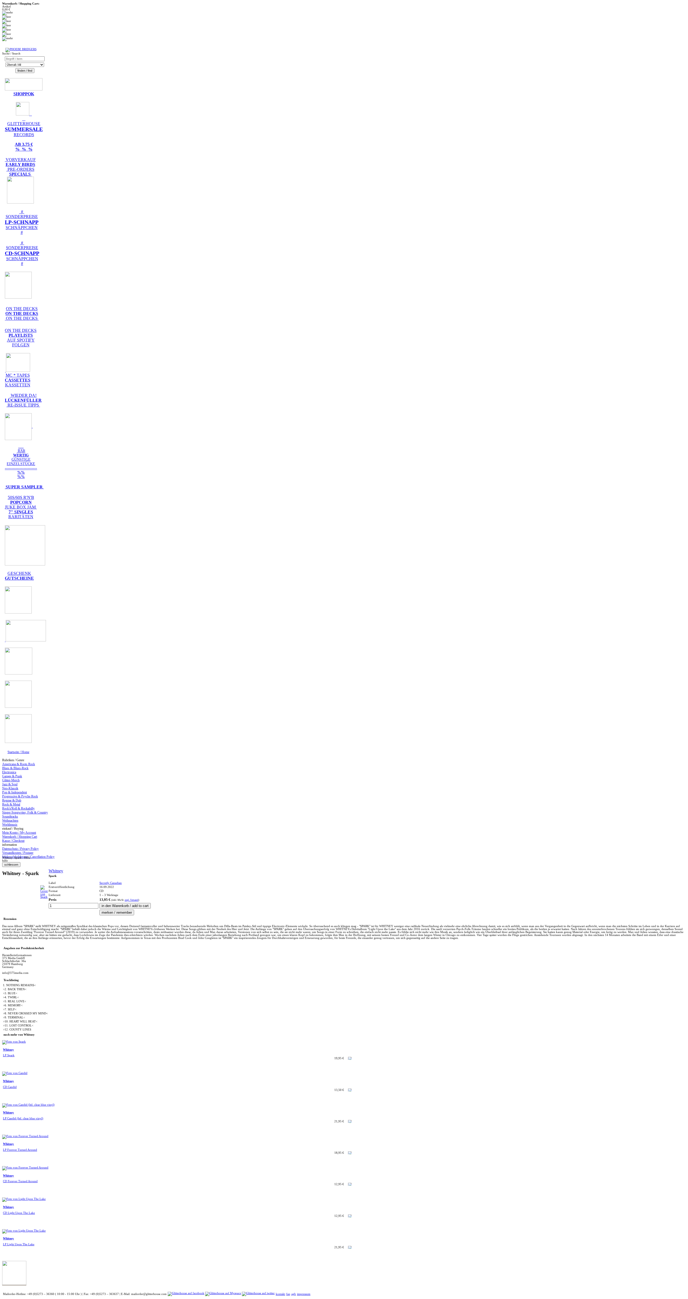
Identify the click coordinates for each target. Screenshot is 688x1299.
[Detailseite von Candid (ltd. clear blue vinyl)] (28, 1104)
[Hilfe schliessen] (11, 864)
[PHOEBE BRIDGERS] (21, 49)
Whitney (56, 871)
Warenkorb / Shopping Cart (19, 837)
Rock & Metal (11, 804)
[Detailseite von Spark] (44, 896)
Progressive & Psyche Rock (20, 796)
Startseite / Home (18, 752)
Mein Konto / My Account (19, 832)
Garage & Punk (12, 776)
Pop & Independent (14, 792)
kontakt (280, 1294)
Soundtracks (10, 816)
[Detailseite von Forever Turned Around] (25, 1136)
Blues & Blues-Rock (15, 768)
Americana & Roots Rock (18, 764)
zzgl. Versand (131, 900)
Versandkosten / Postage (17, 853)
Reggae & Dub (11, 800)
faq (288, 1294)
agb (293, 1294)
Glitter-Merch (11, 780)
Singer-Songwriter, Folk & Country (25, 812)
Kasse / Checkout (13, 841)
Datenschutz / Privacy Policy (20, 849)
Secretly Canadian (110, 882)
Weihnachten (10, 820)
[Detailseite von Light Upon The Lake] (24, 1199)
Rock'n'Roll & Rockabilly (18, 808)
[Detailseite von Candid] (14, 1073)
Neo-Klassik (10, 788)
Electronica (9, 772)
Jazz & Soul (9, 784)
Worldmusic (9, 824)
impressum (303, 1294)
